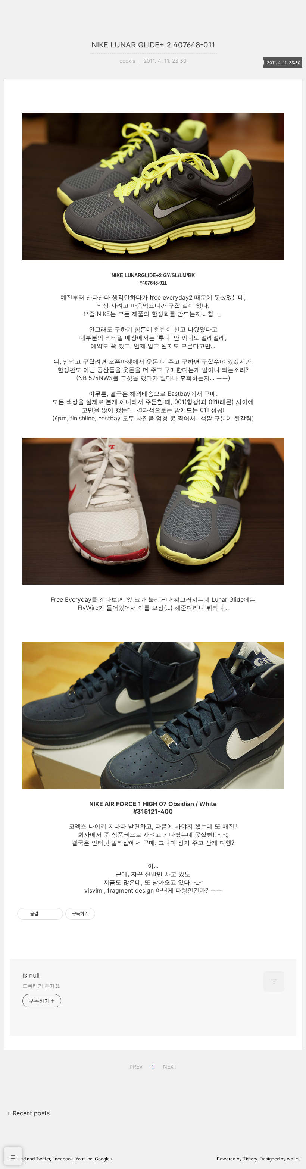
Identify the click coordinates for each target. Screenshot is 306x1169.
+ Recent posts (28, 1113)
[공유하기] (45, 913)
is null (31, 975)
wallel (293, 1159)
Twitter (43, 1159)
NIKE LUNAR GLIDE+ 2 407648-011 (153, 44)
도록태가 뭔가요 (41, 985)
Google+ (104, 1159)
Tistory (250, 1159)
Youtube (84, 1159)
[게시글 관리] (54, 913)
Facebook (62, 1159)
